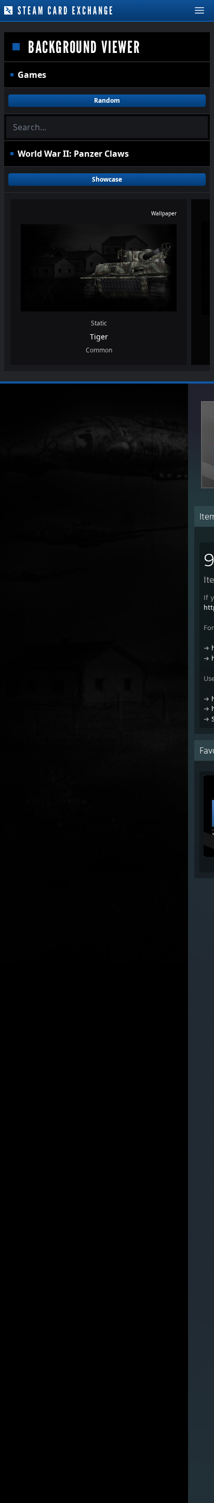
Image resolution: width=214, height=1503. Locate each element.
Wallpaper (164, 213)
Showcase (107, 179)
